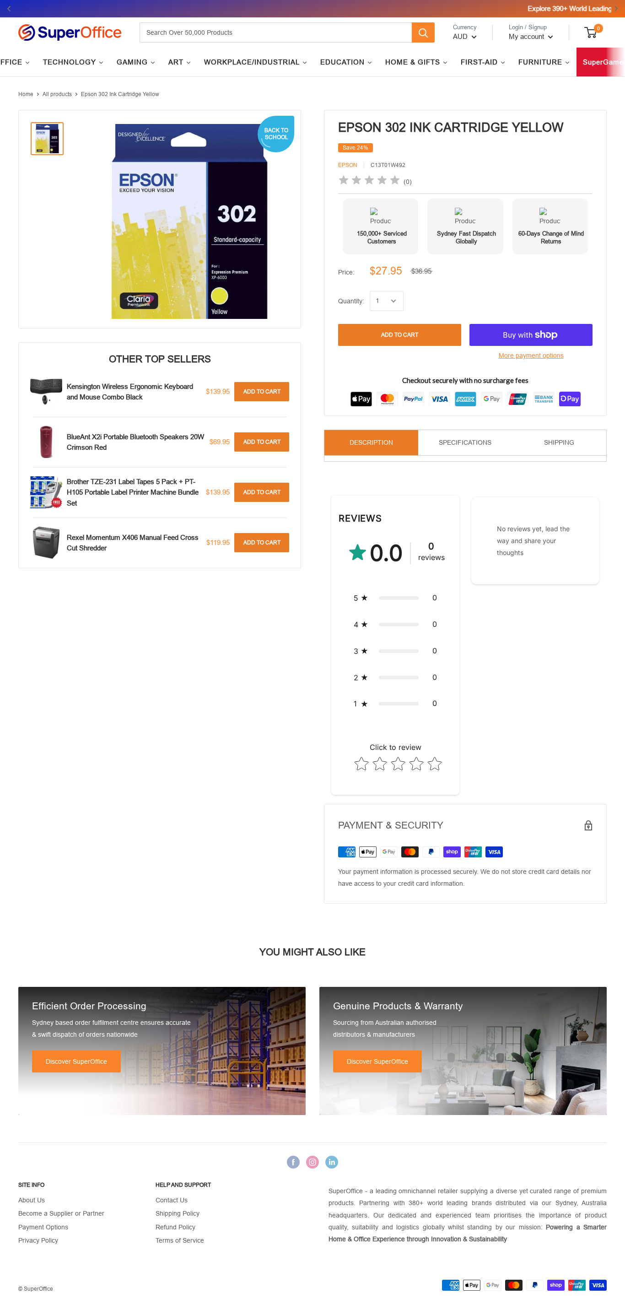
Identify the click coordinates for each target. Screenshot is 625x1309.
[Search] (423, 32)
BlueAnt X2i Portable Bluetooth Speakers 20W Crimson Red (135, 442)
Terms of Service (180, 1240)
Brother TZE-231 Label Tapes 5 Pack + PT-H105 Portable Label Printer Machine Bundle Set (133, 492)
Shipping (559, 442)
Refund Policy (175, 1227)
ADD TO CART (399, 335)
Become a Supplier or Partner (61, 1213)
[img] (369, 181)
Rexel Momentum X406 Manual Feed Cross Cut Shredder (133, 542)
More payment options (531, 355)
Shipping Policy (177, 1213)
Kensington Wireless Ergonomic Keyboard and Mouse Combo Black (130, 391)
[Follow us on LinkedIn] (331, 1162)
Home (25, 94)
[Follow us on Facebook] (293, 1162)
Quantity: (351, 301)
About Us (31, 1200)
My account (527, 36)
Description (371, 442)
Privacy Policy (38, 1240)
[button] (395, 598)
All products (57, 94)
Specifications (465, 442)
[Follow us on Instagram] (312, 1162)
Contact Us (172, 1200)
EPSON (347, 165)
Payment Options (43, 1227)
